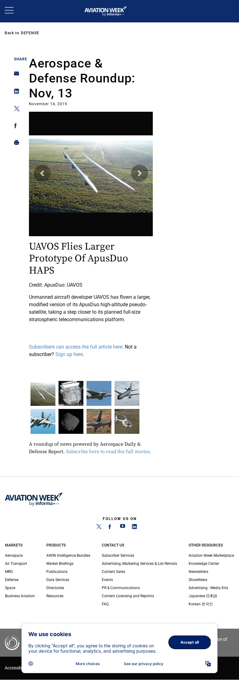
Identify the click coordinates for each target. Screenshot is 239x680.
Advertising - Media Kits (208, 588)
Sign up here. (70, 354)
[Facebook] (110, 528)
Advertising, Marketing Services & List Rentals (139, 563)
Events (107, 580)
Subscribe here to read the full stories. (109, 451)
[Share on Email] (15, 75)
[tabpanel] (91, 235)
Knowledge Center (204, 563)
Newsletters (198, 572)
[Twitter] (98, 528)
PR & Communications (121, 588)
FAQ (105, 604)
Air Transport (16, 563)
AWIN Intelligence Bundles (68, 555)
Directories (55, 588)
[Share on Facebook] (15, 127)
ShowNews (198, 580)
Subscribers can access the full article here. (77, 347)
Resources (54, 596)
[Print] (15, 144)
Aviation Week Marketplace (211, 555)
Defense (30, 33)
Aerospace (14, 555)
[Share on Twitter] (15, 110)
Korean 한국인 (201, 604)
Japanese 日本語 (203, 596)
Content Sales (113, 572)
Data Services (57, 580)
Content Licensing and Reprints (128, 596)
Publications (57, 572)
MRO (9, 572)
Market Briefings (59, 563)
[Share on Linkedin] (15, 92)
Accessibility (16, 668)
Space (10, 588)
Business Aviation (20, 596)
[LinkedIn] (134, 528)
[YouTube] (122, 528)
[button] (42, 173)
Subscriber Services (118, 555)
